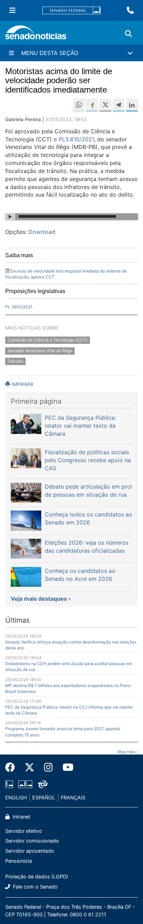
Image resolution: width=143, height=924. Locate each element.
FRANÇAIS (73, 797)
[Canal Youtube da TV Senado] (66, 767)
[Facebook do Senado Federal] (12, 767)
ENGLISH (16, 797)
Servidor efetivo (23, 831)
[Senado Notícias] (35, 35)
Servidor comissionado (32, 841)
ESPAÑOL (43, 797)
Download (41, 231)
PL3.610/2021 (76, 139)
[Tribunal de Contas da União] (43, 784)
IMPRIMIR (21, 384)
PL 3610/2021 (19, 306)
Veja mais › (127, 751)
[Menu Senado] (12, 10)
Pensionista (18, 861)
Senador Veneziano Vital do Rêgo (40, 350)
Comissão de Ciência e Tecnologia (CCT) (47, 339)
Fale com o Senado (34, 887)
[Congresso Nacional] (25, 784)
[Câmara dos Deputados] (9, 784)
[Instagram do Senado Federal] (48, 767)
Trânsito (15, 361)
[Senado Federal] (71, 11)
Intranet (20, 817)
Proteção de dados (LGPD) (36, 876)
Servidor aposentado (29, 851)
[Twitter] (29, 767)
